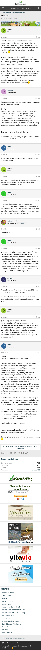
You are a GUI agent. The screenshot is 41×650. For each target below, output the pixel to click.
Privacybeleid (7, 632)
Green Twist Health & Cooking (13, 612)
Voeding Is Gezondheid (11, 607)
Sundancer (6, 618)
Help (29, 646)
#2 (39, 98)
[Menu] (3, 8)
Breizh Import (7, 601)
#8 (39, 286)
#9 (39, 317)
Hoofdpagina (6, 648)
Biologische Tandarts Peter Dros (14, 610)
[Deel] (36, 37)
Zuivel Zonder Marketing (11, 624)
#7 (39, 248)
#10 (39, 353)
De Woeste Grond (9, 615)
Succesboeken (7, 627)
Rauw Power (7, 604)
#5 (39, 200)
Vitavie (4, 598)
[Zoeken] (38, 8)
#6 (39, 229)
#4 (39, 176)
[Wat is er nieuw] (34, 8)
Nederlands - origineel (10, 643)
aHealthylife (6, 595)
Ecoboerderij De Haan (10, 621)
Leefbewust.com (8, 593)
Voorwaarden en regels (9, 646)
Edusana (5, 630)
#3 (39, 155)
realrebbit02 (35, 470)
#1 (39, 37)
